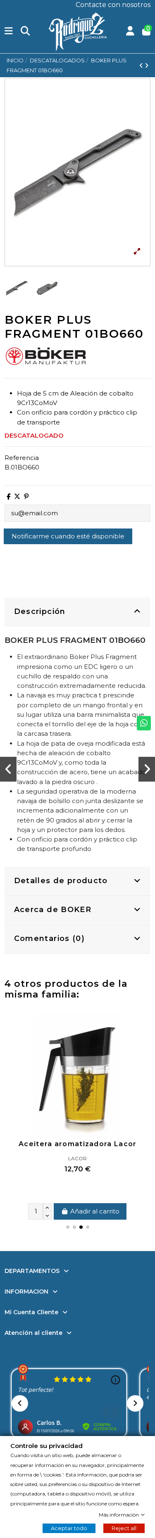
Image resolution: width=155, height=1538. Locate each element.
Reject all (124, 1528)
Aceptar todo (69, 1528)
